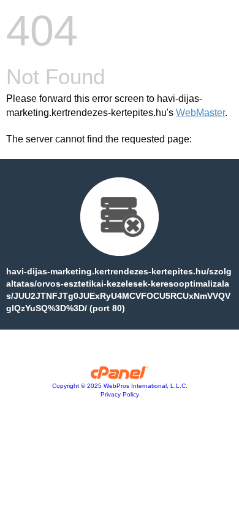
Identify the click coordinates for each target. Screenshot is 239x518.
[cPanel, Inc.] (120, 376)
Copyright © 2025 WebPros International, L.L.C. (120, 385)
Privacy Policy (120, 394)
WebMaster (200, 112)
